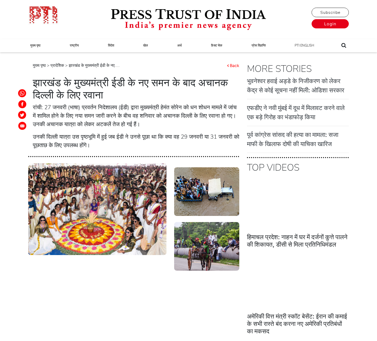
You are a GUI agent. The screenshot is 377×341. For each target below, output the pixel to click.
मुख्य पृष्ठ (35, 45)
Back (234, 65)
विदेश (111, 45)
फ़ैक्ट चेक (216, 45)
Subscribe (330, 12)
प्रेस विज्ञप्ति (259, 45)
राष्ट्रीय (74, 45)
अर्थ (179, 45)
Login (330, 23)
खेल (145, 45)
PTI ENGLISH (304, 45)
